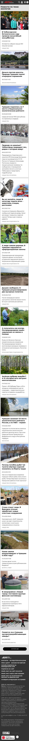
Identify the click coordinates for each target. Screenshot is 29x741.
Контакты (4, 660)
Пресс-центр (5, 663)
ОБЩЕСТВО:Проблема (9, 175)
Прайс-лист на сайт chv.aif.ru (11, 671)
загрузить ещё (15, 648)
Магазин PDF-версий (18, 663)
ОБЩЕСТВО (5, 48)
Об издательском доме (18, 660)
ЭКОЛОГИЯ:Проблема (9, 82)
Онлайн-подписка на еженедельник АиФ (8, 665)
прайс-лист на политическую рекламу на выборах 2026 (11, 676)
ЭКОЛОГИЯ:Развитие (9, 642)
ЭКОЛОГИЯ (5, 440)
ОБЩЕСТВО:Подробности (10, 221)
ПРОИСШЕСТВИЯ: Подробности (12, 352)
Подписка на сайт (7, 669)
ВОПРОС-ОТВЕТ (7, 567)
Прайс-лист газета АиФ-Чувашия (12, 673)
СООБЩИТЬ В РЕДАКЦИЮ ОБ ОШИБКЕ (13, 679)
